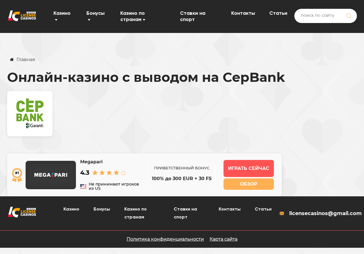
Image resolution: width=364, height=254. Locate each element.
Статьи (278, 13)
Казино (62, 13)
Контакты (243, 13)
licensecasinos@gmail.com (323, 213)
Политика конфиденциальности (165, 239)
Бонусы (95, 13)
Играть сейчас (248, 168)
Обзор (248, 184)
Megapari (91, 162)
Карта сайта (223, 239)
